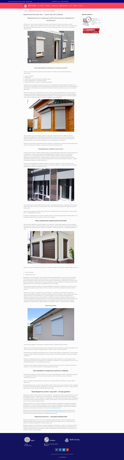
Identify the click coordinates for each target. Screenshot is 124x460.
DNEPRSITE (63, 457)
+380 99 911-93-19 (56, 1)
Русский (81, 5)
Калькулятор (55, 5)
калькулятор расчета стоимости (56, 410)
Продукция (47, 5)
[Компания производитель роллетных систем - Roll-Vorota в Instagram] (60, 449)
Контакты (75, 5)
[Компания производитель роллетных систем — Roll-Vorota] (29, 5)
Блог (71, 5)
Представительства (63, 5)
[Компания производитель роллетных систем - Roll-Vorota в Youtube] (67, 449)
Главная (42, 5)
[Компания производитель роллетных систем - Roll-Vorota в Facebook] (56, 449)
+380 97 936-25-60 (65, 1)
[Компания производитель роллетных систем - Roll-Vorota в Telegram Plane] (63, 449)
